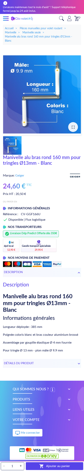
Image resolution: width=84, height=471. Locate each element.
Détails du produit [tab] (19, 363)
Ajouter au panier (54, 466)
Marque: (8, 175)
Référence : (10, 214)
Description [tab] (13, 272)
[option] (42, 95)
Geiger (19, 175)
